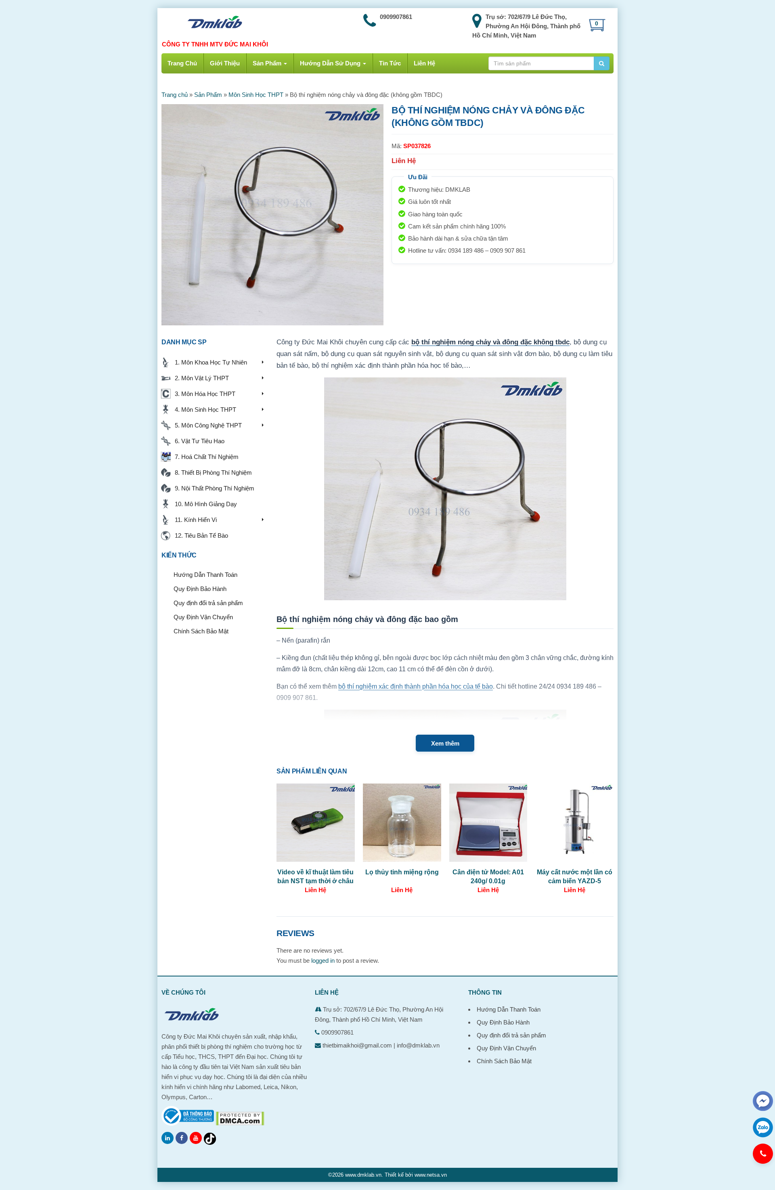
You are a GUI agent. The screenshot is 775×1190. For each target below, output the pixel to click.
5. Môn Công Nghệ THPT (207, 425)
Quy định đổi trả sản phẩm (208, 602)
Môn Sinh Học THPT (255, 94)
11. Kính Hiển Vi (194, 519)
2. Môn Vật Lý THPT (200, 378)
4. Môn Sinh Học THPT (204, 409)
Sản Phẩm (208, 94)
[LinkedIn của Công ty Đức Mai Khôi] (167, 1138)
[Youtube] (196, 1138)
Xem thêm (445, 743)
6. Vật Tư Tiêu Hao (198, 441)
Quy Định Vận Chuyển (203, 617)
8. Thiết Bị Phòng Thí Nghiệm (212, 472)
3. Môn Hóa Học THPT (203, 393)
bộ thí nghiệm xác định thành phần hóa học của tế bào (415, 686)
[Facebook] (182, 1138)
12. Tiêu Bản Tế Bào (200, 535)
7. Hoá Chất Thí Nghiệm (205, 456)
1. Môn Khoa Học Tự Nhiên (209, 362)
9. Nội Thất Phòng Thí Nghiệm (213, 488)
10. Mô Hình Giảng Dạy (204, 504)
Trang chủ (174, 94)
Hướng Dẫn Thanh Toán (205, 574)
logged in (323, 960)
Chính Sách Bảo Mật (201, 631)
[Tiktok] (210, 1139)
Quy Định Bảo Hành (200, 588)
